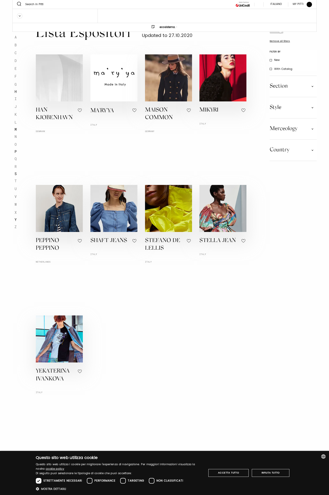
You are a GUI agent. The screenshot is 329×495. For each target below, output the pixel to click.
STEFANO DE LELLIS (162, 244)
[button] (119, 489)
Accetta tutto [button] (228, 473)
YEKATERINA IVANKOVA (53, 375)
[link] (300, 4)
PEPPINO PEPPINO (47, 244)
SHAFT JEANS (108, 241)
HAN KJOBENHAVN (54, 114)
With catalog (283, 69)
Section (279, 86)
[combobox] (323, 456)
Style (275, 107)
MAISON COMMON (159, 114)
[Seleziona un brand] (19, 16)
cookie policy (55, 469)
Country (279, 150)
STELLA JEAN (217, 241)
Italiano (276, 4)
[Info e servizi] (261, 4)
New (277, 60)
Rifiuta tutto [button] (271, 473)
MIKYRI (208, 110)
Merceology (283, 128)
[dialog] (164, 473)
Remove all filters (280, 41)
